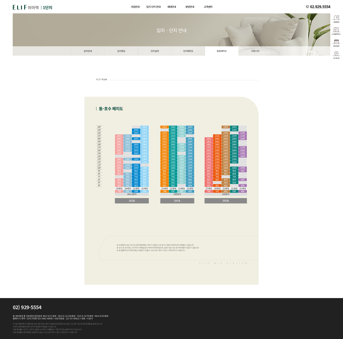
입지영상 (121, 51)
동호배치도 (222, 51)
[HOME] (33, 6)
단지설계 (155, 51)
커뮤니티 (255, 51)
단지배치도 (188, 51)
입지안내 (88, 51)
